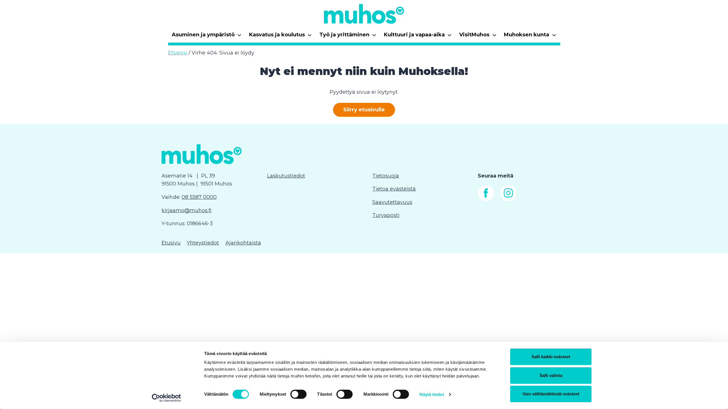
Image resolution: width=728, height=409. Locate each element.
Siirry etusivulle (364, 110)
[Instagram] (508, 199)
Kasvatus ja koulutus (280, 36)
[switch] (298, 394)
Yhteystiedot (203, 243)
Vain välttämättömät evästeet (550, 393)
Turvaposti (386, 215)
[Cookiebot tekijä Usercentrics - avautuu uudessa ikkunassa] (166, 398)
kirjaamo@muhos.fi (187, 210)
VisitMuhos (478, 36)
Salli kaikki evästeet (550, 356)
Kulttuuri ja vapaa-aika (418, 36)
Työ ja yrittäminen (348, 36)
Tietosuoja (385, 176)
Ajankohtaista (243, 243)
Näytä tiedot (431, 394)
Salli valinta (550, 375)
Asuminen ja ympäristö (207, 36)
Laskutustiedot (286, 176)
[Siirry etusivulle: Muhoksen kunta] (364, 13)
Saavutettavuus (392, 202)
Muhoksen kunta (530, 36)
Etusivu (177, 53)
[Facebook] (486, 199)
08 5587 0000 (199, 197)
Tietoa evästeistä (394, 189)
